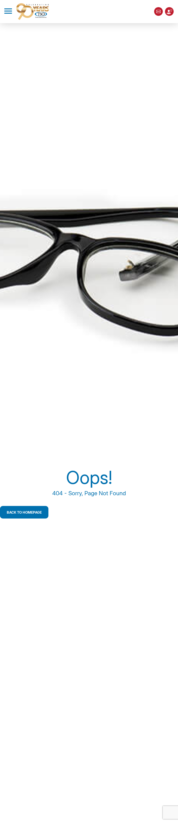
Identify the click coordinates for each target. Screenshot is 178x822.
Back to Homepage (24, 512)
